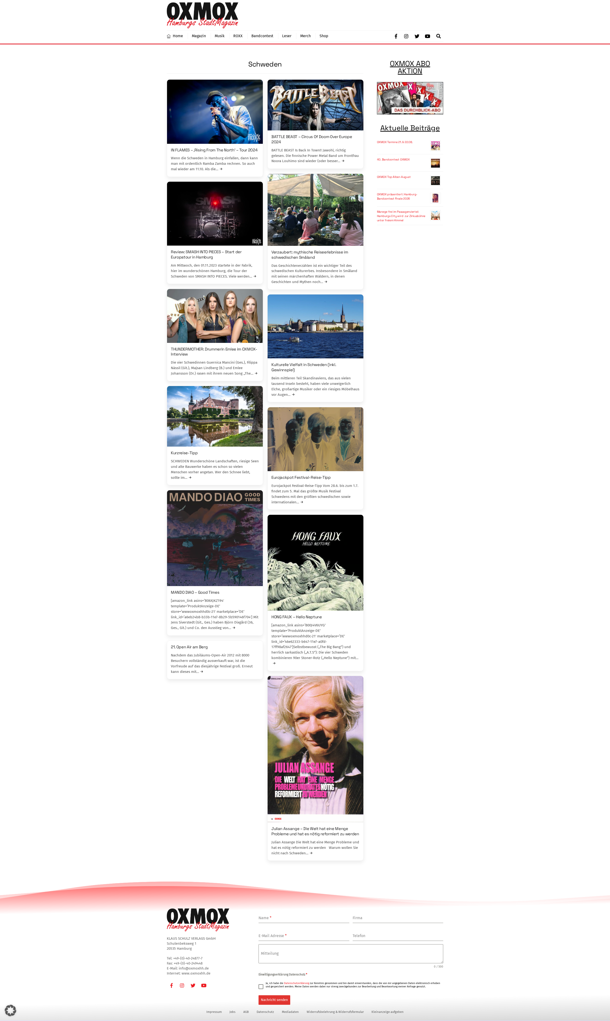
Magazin (199, 36)
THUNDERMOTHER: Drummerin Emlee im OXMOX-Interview (214, 351)
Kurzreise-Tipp (184, 452)
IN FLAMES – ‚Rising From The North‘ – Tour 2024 (214, 150)
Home (177, 36)
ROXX (238, 36)
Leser (286, 36)
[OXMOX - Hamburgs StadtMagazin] (202, 26)
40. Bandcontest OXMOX (393, 159)
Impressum (214, 1012)
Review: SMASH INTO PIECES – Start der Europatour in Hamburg (206, 254)
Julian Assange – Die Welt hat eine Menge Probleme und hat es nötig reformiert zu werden (315, 831)
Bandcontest (262, 36)
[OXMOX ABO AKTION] (410, 99)
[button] (10, 1010)
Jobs (232, 1012)
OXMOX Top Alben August (394, 177)
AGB (246, 1012)
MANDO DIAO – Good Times (195, 592)
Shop (324, 36)
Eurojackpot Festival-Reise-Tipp (301, 477)
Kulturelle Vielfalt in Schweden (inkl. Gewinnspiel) (303, 367)
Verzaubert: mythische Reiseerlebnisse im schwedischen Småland (309, 254)
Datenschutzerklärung (296, 983)
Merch (305, 36)
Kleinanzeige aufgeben (387, 1012)
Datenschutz (265, 1012)
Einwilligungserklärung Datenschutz (283, 974)
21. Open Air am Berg (189, 647)
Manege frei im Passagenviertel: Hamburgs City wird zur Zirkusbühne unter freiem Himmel (401, 216)
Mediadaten (290, 1012)
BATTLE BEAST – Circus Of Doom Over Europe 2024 (311, 139)
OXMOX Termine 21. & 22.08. (395, 142)
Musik (219, 36)
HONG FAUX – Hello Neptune (296, 616)
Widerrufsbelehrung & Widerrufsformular (335, 1012)
